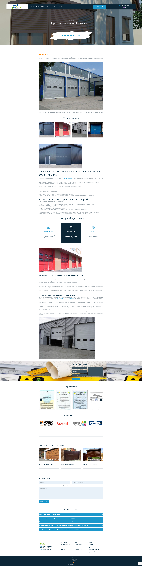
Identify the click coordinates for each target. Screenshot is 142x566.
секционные (63, 298)
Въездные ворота (78, 551)
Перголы (91, 544)
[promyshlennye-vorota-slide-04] (46, 130)
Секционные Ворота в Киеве (46, 464)
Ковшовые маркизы (93, 547)
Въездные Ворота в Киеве (90, 464)
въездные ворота (71, 298)
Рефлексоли (91, 542)
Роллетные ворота (79, 549)
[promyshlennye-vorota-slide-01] (96, 130)
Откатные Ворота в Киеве (67, 464)
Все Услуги (70, 20)
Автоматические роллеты (65, 544)
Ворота (76, 542)
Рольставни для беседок (94, 551)
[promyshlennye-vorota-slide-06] (79, 130)
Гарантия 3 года (93, 231)
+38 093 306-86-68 (47, 549)
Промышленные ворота (80, 547)
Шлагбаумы (62, 549)
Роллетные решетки (64, 551)
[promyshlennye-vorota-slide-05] (63, 130)
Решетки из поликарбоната (94, 549)
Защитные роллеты (64, 542)
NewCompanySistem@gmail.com (48, 550)
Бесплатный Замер (49, 231)
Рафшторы (62, 547)
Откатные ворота (78, 544)
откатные (59, 298)
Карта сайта (91, 552)
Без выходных (71, 231)
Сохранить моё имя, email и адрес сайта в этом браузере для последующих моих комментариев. (59, 485)
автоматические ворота (68, 178)
